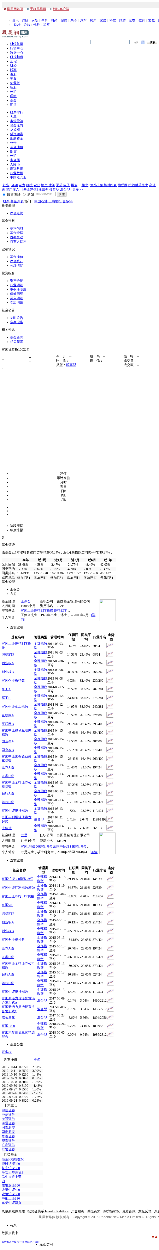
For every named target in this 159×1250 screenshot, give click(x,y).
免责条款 (129, 1211)
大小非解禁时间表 (103, 185)
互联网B (8, 724)
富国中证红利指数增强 (69, 846)
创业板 (15, 83)
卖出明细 (16, 302)
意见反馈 (145, 1211)
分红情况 (16, 265)
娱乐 (34, 20)
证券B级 (8, 776)
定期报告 (16, 322)
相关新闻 (16, 342)
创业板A (8, 663)
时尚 (54, 20)
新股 (13, 87)
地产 (44, 185)
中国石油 (41, 201)
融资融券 (16, 134)
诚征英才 (93, 1211)
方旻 (24, 835)
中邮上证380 (11, 1198)
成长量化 (8, 1017)
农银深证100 (11, 1185)
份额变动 (16, 237)
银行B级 (8, 802)
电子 (66, 185)
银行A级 (8, 793)
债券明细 (16, 294)
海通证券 (8, 1119)
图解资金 (16, 138)
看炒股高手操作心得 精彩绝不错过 (21, 1241)
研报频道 (16, 57)
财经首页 (16, 44)
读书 (132, 20)
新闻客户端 (61, 9)
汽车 (83, 20)
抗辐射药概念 (138, 185)
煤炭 (74, 185)
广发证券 (8, 1145)
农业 (37, 185)
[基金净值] (30, 189)
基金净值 (16, 147)
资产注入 (12, 189)
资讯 (15, 20)
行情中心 (16, 48)
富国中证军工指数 (15, 706)
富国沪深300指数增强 (36, 846)
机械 (29, 185)
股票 (13, 70)
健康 (64, 20)
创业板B (8, 672)
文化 (151, 20)
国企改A (8, 741)
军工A (6, 689)
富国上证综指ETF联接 (37, 610)
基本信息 (16, 228)
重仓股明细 (18, 289)
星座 (46, 24)
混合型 (65, 189)
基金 (13, 100)
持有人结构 (18, 241)
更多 (37, 1059)
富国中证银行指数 (15, 810)
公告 (13, 142)
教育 (142, 20)
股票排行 (16, 112)
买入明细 (16, 298)
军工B (6, 698)
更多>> (77, 189)
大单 (13, 116)
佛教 (36, 24)
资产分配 (16, 281)
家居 (103, 20)
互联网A (8, 715)
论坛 (17, 24)
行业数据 (16, 173)
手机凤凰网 (38, 9)
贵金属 (15, 160)
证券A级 (8, 767)
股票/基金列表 (13, 201)
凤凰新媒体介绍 (13, 1211)
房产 (93, 20)
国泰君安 (8, 1127)
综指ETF (60, 610)
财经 (25, 20)
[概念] (85, 185)
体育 (44, 20)
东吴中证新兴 (12, 1203)
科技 (112, 20)
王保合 (26, 601)
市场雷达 (16, 121)
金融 (14, 185)
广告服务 (77, 1211)
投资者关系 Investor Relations (48, 1211)
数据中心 (16, 52)
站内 (136, 42)
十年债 (7, 828)
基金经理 (16, 233)
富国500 (7, 905)
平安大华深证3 (12, 1172)
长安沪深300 (11, 1168)
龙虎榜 (15, 129)
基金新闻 (16, 337)
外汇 (13, 91)
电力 (22, 185)
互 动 (13, 61)
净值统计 (16, 261)
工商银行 (55, 201)
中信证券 (8, 1110)
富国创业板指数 (13, 680)
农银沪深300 (11, 1194)
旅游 (122, 20)
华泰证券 (8, 1136)
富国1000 (8, 1026)
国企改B (8, 750)
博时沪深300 (11, 1163)
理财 (13, 96)
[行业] (6, 185)
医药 (59, 185)
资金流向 (16, 125)
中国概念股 (18, 177)
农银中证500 (11, 1190)
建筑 (51, 185)
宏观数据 (16, 169)
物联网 (123, 185)
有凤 (13, 1225)
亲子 (73, 20)
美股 (13, 78)
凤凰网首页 (15, 9)
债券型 (54, 189)
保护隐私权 (111, 1211)
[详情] (93, 852)
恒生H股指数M (13, 1159)
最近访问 (46, 1244)
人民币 (15, 164)
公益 (27, 24)
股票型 (43, 189)
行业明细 (16, 285)
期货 (13, 104)
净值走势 (16, 213)
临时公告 (16, 318)
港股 (13, 74)
